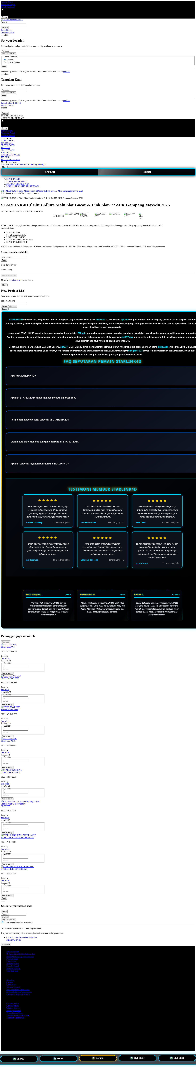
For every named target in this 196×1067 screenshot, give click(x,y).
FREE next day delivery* (35, 164)
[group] (2, 922)
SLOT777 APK (8, 150)
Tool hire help (12, 971)
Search (4, 22)
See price (5, 658)
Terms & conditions (14, 1013)
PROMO (20, 1059)
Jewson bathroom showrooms (18, 992)
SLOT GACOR (8, 145)
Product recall (12, 959)
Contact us (10, 985)
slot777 (64, 347)
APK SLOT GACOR (10, 155)
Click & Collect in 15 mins (12, 164)
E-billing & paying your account (20, 956)
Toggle (4, 17)
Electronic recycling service (18, 994)
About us (10, 980)
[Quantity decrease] (7, 669)
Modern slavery (13, 1008)
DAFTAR (50, 172)
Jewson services (13, 987)
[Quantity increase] (4, 669)
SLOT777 (5, 147)
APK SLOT (6, 152)
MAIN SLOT (7, 143)
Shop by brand (12, 966)
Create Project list (9, 306)
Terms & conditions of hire (17, 1015)
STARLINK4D (7, 140)
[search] (13, 24)
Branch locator (12, 952)
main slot (100, 319)
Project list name (8, 301)
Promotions (11, 961)
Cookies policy (12, 1006)
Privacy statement (13, 1010)
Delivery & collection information (20, 954)
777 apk (81, 333)
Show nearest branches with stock (18, 922)
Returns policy (12, 964)
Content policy (12, 1003)
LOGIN (147, 172)
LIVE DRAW (139, 1058)
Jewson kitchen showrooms (18, 989)
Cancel (4, 309)
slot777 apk (127, 337)
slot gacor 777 (135, 351)
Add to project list (9, 275)
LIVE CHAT (179, 1058)
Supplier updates (13, 968)
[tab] (2, 901)
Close (4, 167)
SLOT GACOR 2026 (10, 159)
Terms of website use (15, 1018)
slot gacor (163, 347)
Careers (9, 982)
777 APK (5, 157)
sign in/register (15, 280)
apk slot (125, 319)
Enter (4, 260)
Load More (6, 945)
